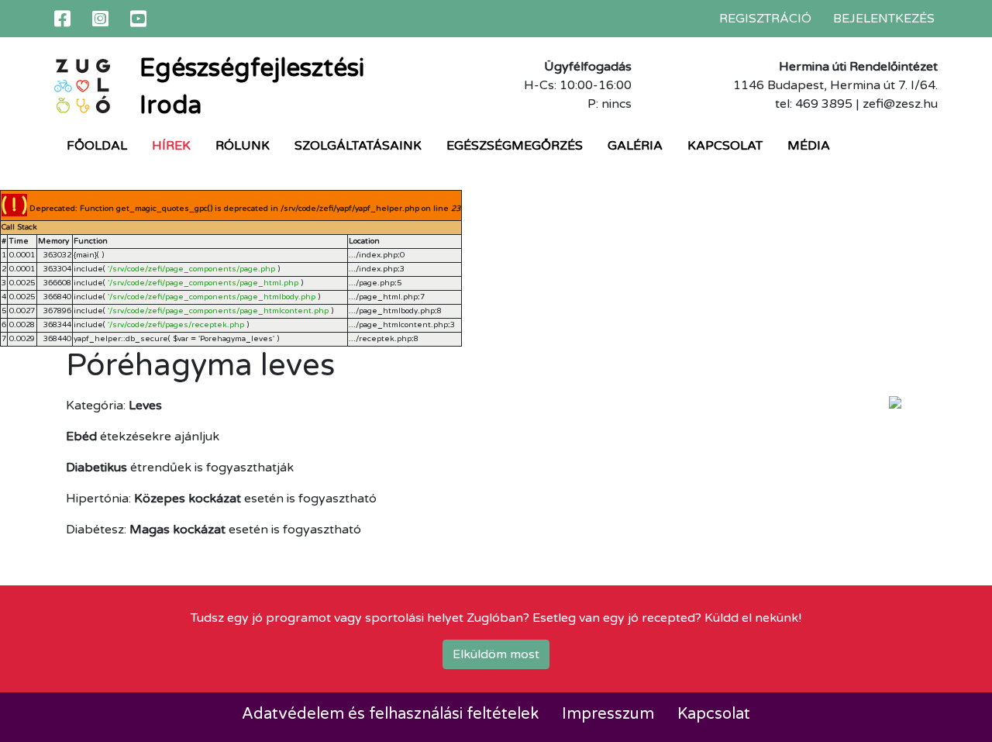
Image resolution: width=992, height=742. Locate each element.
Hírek (171, 146)
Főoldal (97, 146)
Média (808, 146)
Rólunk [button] (242, 146)
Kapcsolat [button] (725, 146)
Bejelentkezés (884, 18)
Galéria (635, 146)
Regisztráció (765, 18)
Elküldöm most (496, 654)
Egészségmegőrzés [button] (514, 146)
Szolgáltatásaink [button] (358, 146)
